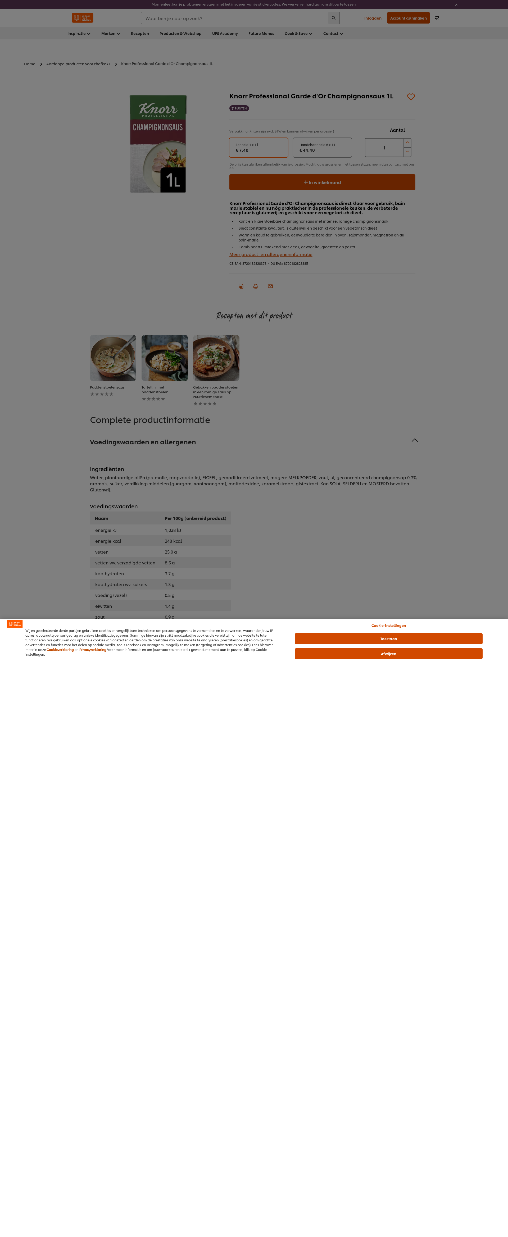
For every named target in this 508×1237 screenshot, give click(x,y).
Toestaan (388, 638)
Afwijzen (388, 653)
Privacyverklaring (92, 649)
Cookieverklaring (60, 649)
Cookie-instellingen (388, 625)
